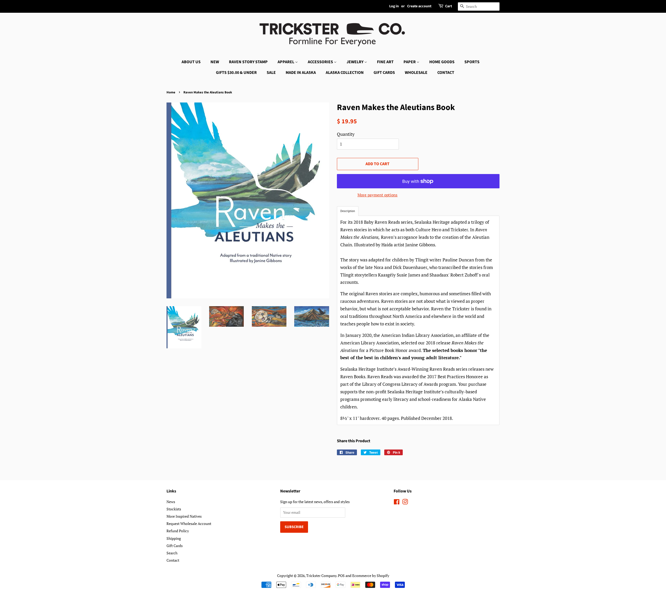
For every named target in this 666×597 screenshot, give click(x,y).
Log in (394, 6)
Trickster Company (321, 575)
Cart (448, 6)
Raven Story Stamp (248, 62)
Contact (445, 72)
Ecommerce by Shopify (370, 575)
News (170, 501)
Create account (419, 6)
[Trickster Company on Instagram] (405, 502)
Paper (410, 62)
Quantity (346, 134)
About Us (191, 62)
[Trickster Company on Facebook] (397, 502)
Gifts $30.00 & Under (236, 72)
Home (170, 92)
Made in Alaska (301, 72)
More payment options (377, 194)
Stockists (173, 508)
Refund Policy (177, 530)
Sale (271, 72)
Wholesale (416, 72)
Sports (471, 62)
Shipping (173, 538)
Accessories (321, 62)
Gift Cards (384, 72)
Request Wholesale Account (188, 523)
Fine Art (385, 62)
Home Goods (441, 62)
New (214, 62)
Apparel (286, 62)
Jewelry (355, 62)
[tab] (347, 211)
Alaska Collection (345, 72)
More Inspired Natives (184, 516)
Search (171, 552)
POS (341, 575)
